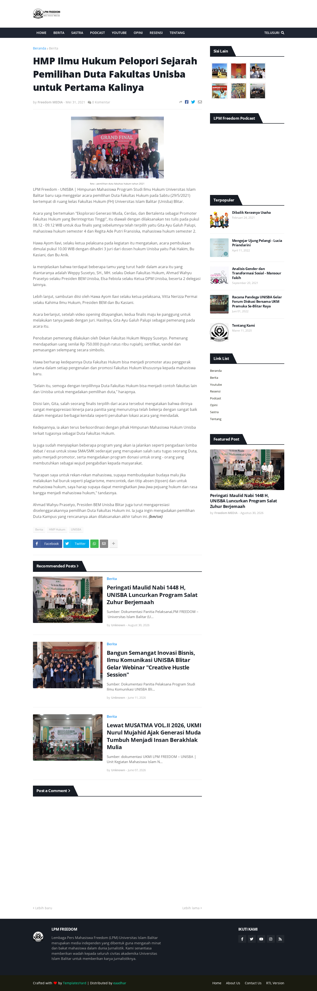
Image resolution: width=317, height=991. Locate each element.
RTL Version (275, 983)
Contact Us (253, 983)
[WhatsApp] (94, 544)
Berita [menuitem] (58, 32)
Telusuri (271, 32)
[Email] (200, 102)
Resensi (215, 391)
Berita (53, 48)
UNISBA (76, 529)
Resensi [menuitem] (156, 32)
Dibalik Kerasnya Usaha (251, 212)
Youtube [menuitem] (119, 32)
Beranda (39, 48)
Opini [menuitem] (138, 32)
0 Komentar (101, 102)
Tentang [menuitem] (177, 32)
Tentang (215, 419)
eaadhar (119, 983)
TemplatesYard (74, 983)
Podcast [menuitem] (97, 32)
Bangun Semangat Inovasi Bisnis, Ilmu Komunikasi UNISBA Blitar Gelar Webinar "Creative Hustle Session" (151, 663)
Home (216, 983)
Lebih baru (43, 908)
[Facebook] (186, 102)
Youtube (216, 384)
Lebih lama (191, 908)
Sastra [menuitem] (77, 32)
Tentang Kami (243, 325)
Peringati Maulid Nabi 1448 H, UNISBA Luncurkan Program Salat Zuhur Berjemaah (152, 595)
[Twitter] (193, 102)
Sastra (214, 412)
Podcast (215, 398)
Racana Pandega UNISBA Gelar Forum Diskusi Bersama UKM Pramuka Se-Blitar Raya (257, 301)
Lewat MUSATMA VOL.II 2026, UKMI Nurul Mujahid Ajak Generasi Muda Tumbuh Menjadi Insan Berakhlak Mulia (154, 736)
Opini (213, 405)
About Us (233, 983)
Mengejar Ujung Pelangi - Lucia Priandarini (257, 242)
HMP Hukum (57, 529)
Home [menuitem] (41, 32)
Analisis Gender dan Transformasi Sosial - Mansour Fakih (256, 273)
